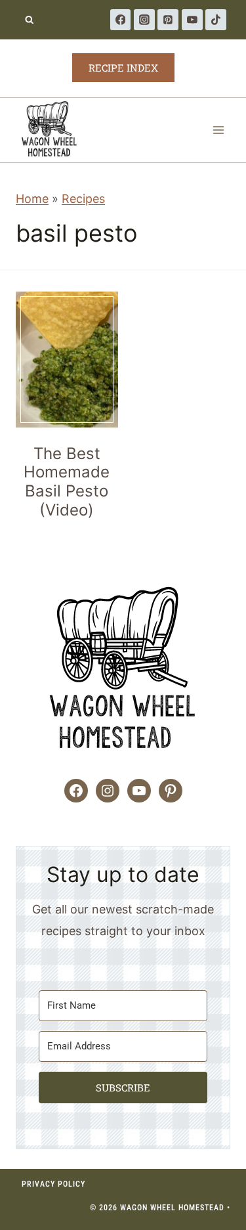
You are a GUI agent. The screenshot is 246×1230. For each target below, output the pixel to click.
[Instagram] (144, 19)
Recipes (83, 199)
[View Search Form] (29, 20)
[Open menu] (218, 130)
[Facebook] (120, 19)
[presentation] (67, 360)
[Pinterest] (167, 19)
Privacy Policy (53, 1184)
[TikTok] (215, 19)
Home (32, 199)
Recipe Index (123, 67)
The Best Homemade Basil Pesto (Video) (67, 481)
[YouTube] (192, 19)
